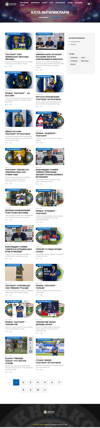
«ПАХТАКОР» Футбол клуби (40, 424)
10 (38, 390)
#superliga (74, 57)
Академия (73, 44)
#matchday (85, 61)
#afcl (83, 57)
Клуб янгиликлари (75, 41)
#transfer (73, 61)
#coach (72, 64)
